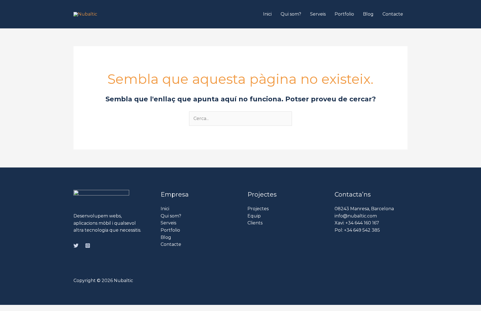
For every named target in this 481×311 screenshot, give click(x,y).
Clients (254, 223)
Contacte (392, 14)
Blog (368, 14)
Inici (267, 14)
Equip (254, 216)
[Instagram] (87, 245)
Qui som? (291, 14)
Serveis (318, 14)
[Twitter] (75, 245)
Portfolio (344, 14)
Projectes (258, 208)
